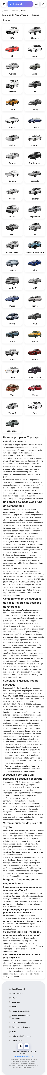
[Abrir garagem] (37, 4)
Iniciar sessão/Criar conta (21, 1036)
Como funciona (17, 993)
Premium (15, 1006)
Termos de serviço (19, 1023)
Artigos (14, 998)
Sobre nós (16, 1002)
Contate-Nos (17, 1040)
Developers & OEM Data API (23, 1056)
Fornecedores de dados (21, 1027)
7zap (5, 11)
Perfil (14, 1032)
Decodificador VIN (19, 989)
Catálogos (14, 11)
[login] (43, 4)
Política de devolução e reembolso (21, 1017)
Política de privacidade (21, 1011)
